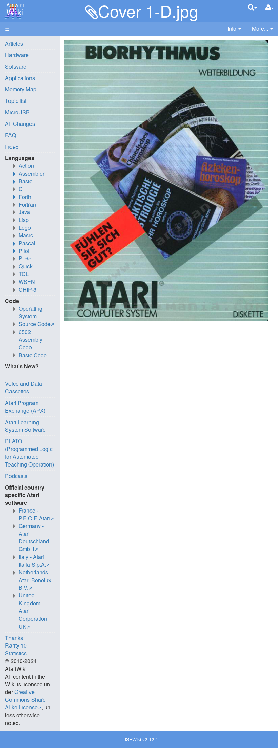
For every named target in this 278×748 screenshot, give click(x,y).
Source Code (35, 324)
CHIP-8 (27, 289)
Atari (14, 9)
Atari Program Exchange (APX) (25, 406)
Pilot (24, 251)
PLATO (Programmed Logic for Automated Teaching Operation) (29, 452)
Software (15, 66)
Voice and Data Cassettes (23, 387)
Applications (20, 78)
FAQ (10, 135)
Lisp (24, 220)
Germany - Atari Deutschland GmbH (34, 537)
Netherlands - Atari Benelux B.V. (35, 580)
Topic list (15, 101)
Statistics (16, 653)
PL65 (25, 258)
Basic (25, 181)
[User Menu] (269, 7)
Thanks (14, 638)
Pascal (27, 243)
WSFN (27, 282)
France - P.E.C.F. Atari (34, 514)
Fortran (27, 204)
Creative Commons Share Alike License (25, 699)
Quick (26, 266)
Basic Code (33, 355)
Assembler (31, 173)
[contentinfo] (234, 29)
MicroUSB (17, 112)
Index (11, 147)
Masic (26, 235)
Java (24, 212)
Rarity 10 (16, 645)
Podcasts (16, 476)
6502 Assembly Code (30, 339)
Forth (25, 197)
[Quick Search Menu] (252, 7)
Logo (25, 227)
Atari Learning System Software (25, 426)
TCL (24, 274)
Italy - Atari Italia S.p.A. (32, 560)
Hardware (17, 55)
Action (26, 165)
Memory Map (20, 89)
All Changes (20, 124)
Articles (14, 43)
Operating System (30, 312)
